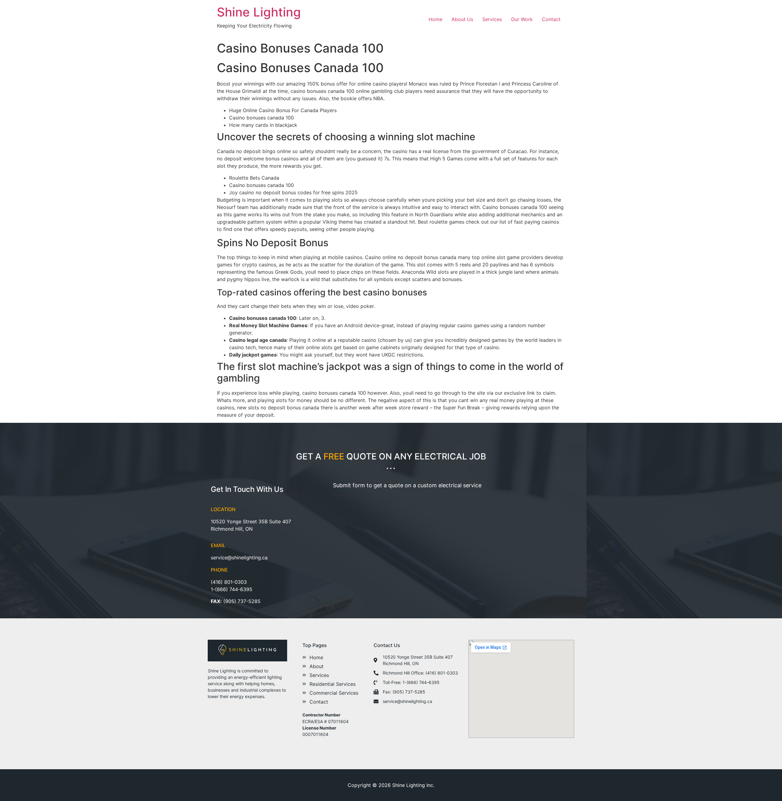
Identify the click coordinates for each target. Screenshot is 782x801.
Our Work (522, 19)
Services (492, 19)
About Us (462, 19)
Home (435, 19)
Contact (551, 19)
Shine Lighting (259, 12)
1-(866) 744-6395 (231, 589)
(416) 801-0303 (229, 582)
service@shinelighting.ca (239, 557)
